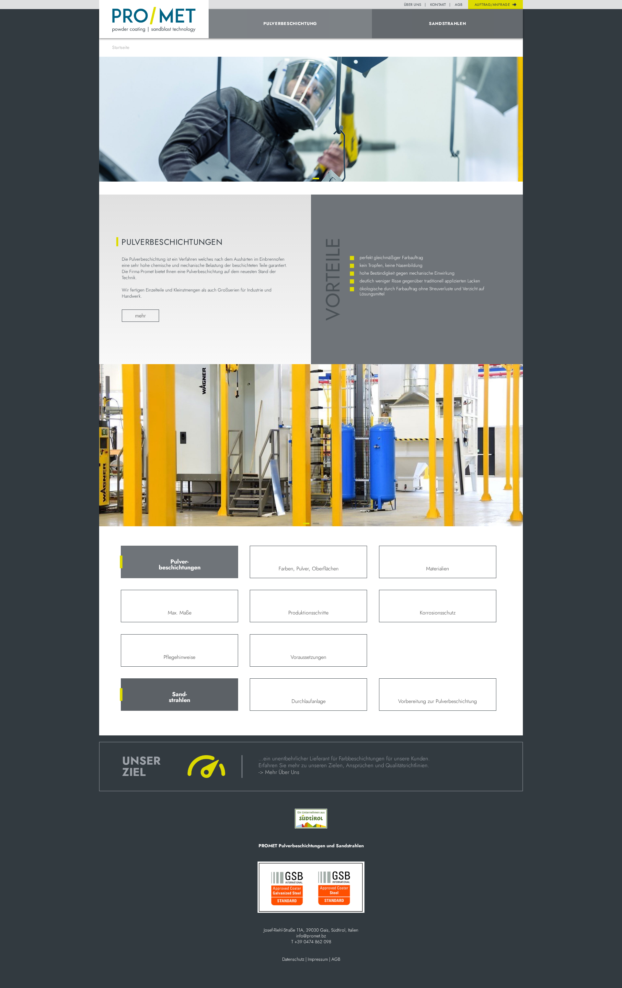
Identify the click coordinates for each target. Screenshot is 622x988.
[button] (306, 178)
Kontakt (438, 4)
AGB (459, 4)
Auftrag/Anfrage (492, 4)
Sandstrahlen (447, 23)
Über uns (412, 4)
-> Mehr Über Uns (279, 772)
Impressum (318, 959)
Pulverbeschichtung (290, 23)
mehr (140, 315)
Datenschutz (293, 959)
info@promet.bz (311, 936)
